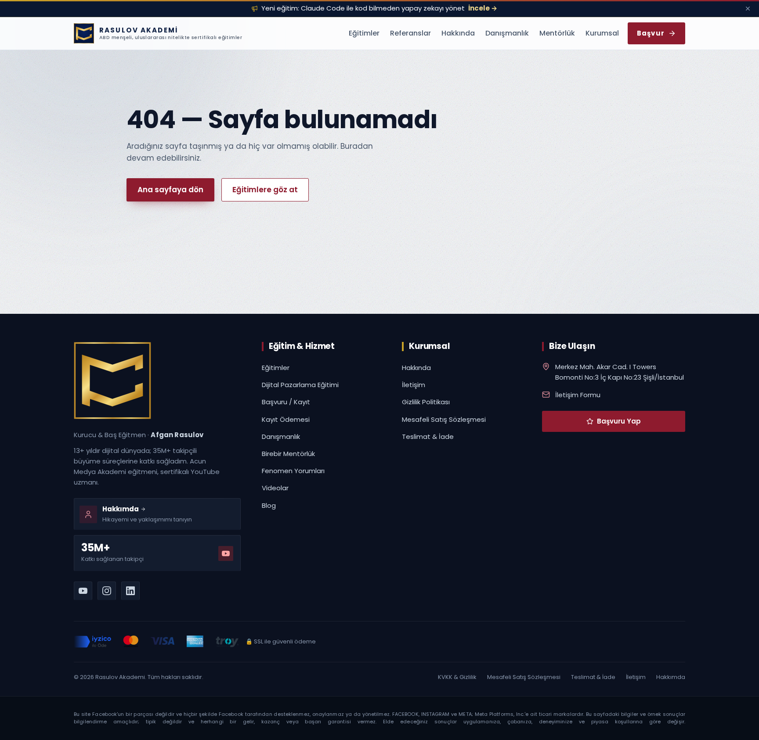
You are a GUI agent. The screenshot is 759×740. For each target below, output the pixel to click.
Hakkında (458, 33)
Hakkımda (670, 677)
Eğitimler (364, 33)
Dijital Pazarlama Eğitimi (300, 384)
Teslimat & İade (428, 436)
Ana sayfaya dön (170, 189)
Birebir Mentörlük (288, 453)
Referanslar (410, 33)
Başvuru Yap (619, 421)
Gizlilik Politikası (426, 401)
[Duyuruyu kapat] (747, 8)
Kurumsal (602, 33)
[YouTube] (83, 591)
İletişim (413, 384)
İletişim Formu (577, 394)
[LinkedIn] (130, 591)
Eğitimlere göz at (265, 189)
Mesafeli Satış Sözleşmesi (444, 419)
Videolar (275, 487)
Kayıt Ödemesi (286, 419)
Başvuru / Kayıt (286, 401)
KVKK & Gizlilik (457, 677)
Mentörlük (557, 33)
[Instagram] (107, 591)
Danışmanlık (507, 33)
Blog (269, 505)
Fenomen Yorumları (293, 470)
